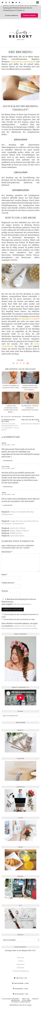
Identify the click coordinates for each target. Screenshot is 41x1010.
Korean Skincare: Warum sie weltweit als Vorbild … (30, 388)
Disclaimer (20, 968)
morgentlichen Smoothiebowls (23, 61)
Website (5, 591)
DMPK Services (16, 533)
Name (5, 574)
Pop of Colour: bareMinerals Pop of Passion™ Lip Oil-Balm (11, 425)
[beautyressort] (20, 33)
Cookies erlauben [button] (29, 15)
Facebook (21, 988)
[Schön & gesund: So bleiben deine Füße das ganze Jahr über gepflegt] (11, 377)
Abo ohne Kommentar (22, 604)
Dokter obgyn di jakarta (19, 530)
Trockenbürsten (28, 416)
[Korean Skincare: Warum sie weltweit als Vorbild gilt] (30, 377)
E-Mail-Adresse (8, 583)
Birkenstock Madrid (30, 422)
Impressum (20, 964)
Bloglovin (21, 994)
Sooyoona (5, 466)
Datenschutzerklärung (20, 971)
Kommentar (7, 552)
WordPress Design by (20, 1005)
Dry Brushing (16, 416)
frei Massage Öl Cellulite (28, 319)
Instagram (21, 983)
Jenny (4, 492)
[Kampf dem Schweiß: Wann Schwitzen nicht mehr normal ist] (11, 398)
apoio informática (17, 535)
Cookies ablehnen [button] (11, 15)
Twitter (21, 978)
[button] (25, 10)
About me (20, 957)
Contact (20, 961)
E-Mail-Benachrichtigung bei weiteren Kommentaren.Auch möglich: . (19, 601)
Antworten (7, 460)
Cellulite (7, 416)
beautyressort (13, 998)
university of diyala (17, 528)
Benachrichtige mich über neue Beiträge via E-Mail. (19, 619)
